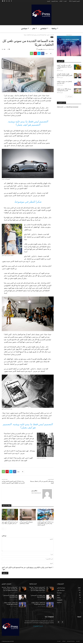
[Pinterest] (35, 53)
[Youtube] (3, 1)
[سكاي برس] (37, 49)
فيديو (48, 35)
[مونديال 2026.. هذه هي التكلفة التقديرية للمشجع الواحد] (77, 90)
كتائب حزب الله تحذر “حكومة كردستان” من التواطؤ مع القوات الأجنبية (64, 67)
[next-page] (3, 529)
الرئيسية (52, 35)
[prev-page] (5, 529)
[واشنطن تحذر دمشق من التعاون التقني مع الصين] (77, 83)
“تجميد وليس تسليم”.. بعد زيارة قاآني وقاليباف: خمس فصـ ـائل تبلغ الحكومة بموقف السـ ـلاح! (10, 589)
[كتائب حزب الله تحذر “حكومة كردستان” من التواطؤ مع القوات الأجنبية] (77, 67)
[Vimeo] (5, 1)
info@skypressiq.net (38, 626)
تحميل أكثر (69, 96)
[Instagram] (9, 1)
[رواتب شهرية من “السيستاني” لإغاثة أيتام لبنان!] (22, 597)
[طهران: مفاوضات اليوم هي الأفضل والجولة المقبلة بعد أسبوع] (77, 75)
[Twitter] (7, 1)
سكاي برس (40, 49)
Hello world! (60, 107)
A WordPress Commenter (72, 107)
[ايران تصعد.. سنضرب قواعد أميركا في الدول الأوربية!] (22, 604)
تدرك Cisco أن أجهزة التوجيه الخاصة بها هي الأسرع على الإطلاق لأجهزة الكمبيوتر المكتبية (45, 523)
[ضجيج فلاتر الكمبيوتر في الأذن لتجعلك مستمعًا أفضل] (28, 514)
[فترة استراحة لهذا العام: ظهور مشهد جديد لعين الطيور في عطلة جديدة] (10, 514)
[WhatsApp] (31, 53)
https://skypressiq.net (36, 492)
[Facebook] (11, 1)
